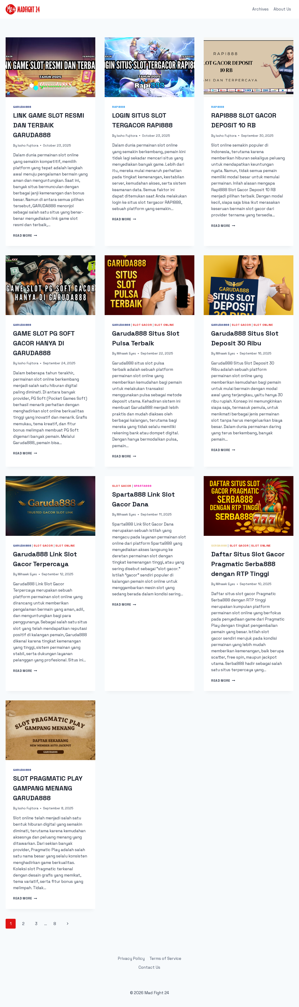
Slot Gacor (142, 324)
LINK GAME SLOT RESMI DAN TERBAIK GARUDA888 (48, 125)
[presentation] (50, 67)
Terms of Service (165, 958)
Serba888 (219, 545)
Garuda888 (22, 107)
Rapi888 (118, 107)
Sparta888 (142, 486)
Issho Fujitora (28, 145)
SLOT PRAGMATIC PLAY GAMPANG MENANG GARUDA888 (47, 788)
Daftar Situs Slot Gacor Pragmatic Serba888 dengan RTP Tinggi (248, 564)
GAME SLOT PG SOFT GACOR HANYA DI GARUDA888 (44, 343)
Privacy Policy (131, 958)
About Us (282, 9)
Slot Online (164, 324)
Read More (25, 236)
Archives (260, 9)
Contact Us (149, 967)
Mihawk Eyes (126, 353)
